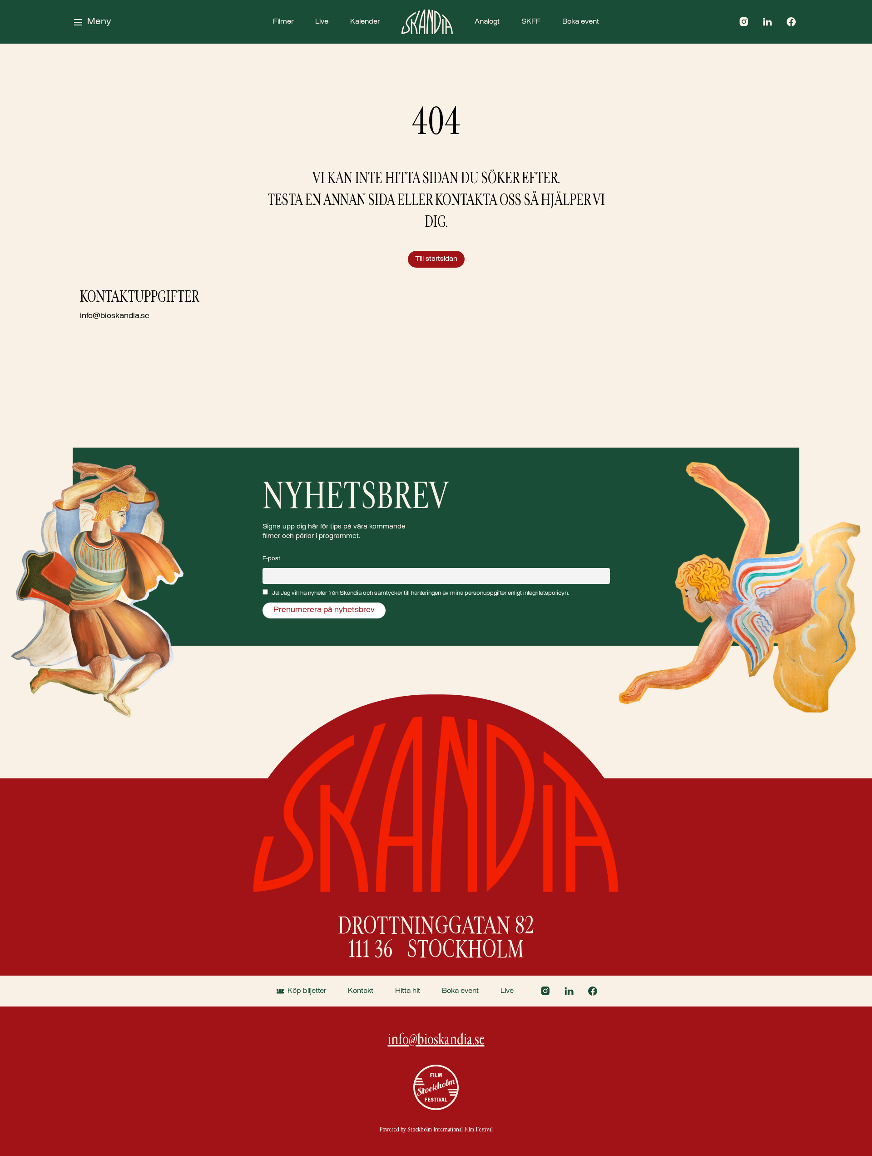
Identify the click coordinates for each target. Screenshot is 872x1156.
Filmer (283, 22)
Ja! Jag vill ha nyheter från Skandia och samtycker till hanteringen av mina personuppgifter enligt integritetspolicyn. (420, 593)
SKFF (530, 22)
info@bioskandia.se (114, 316)
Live (321, 22)
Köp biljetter (306, 991)
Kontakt (360, 991)
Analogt (487, 22)
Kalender (365, 22)
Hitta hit (407, 991)
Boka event (580, 22)
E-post (271, 559)
